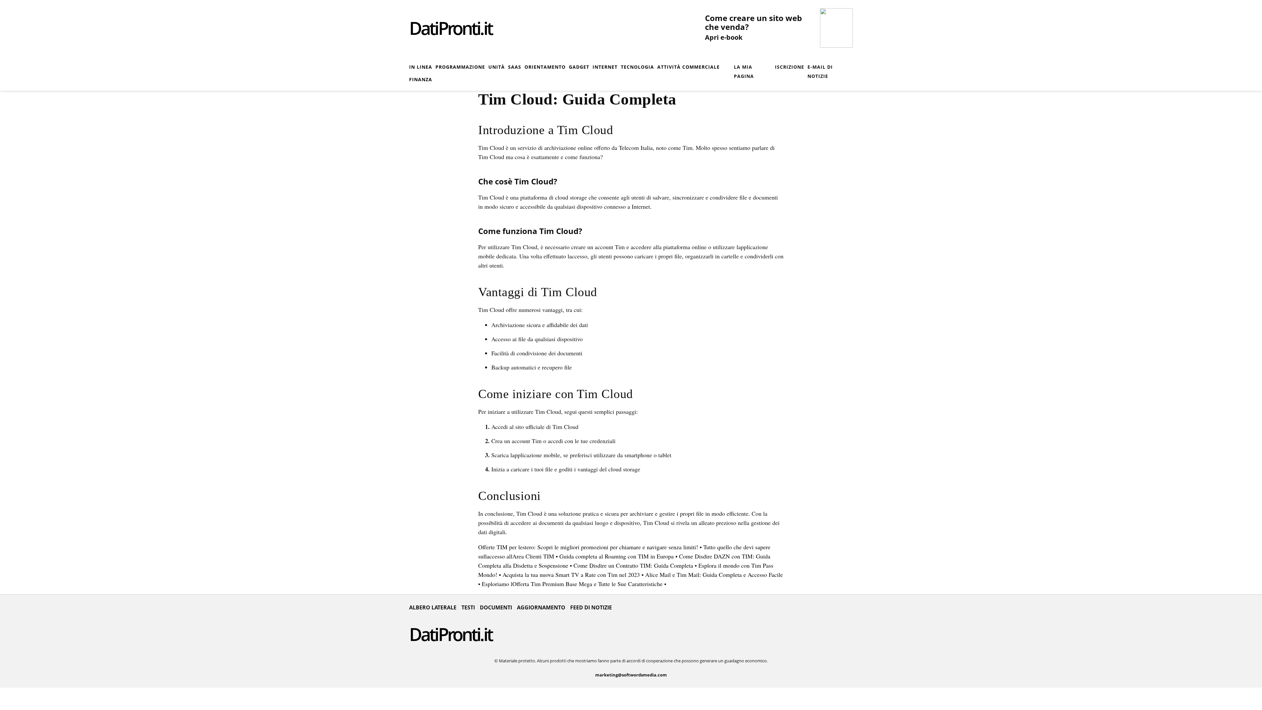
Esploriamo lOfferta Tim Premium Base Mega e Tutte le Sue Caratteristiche (572, 584)
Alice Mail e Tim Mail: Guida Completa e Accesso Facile (714, 575)
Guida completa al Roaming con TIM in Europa (616, 556)
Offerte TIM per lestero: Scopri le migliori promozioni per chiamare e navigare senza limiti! (588, 547)
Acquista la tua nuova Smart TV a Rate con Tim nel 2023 (571, 575)
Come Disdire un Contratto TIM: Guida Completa (633, 565)
